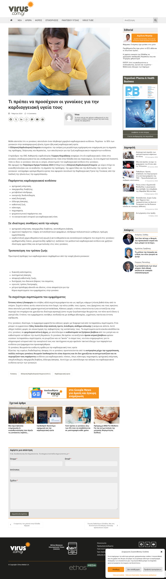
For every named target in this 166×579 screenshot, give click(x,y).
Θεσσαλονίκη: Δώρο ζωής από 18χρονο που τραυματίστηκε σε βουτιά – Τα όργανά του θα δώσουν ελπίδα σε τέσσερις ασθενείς (140, 202)
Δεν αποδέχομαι (133, 569)
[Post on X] (16, 119)
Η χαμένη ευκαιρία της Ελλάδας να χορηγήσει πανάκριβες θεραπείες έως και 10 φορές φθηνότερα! (139, 56)
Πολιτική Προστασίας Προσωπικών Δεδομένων (140, 575)
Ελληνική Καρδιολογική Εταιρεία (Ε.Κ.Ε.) (36, 374)
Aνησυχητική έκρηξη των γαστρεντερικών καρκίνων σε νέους (146, 154)
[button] (161, 552)
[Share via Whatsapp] (26, 119)
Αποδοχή (116, 569)
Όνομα (13, 459)
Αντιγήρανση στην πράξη (145, 213)
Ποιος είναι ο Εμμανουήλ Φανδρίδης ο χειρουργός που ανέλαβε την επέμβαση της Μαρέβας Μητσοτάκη (146, 188)
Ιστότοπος (15, 469)
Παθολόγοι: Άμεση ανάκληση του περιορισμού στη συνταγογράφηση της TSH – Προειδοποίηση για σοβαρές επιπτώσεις (140, 176)
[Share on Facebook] (10, 119)
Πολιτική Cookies (118, 575)
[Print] (42, 119)
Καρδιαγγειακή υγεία (62, 374)
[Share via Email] (37, 119)
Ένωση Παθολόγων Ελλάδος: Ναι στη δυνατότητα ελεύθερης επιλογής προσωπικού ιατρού (101, 525)
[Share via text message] (32, 119)
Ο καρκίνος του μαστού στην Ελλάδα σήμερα (27, 525)
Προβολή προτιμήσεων (152, 569)
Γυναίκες (13, 374)
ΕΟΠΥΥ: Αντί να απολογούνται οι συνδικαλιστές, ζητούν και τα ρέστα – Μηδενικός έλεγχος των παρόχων (137, 65)
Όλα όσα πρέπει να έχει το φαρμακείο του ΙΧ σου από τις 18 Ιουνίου (146, 164)
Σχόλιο (14, 480)
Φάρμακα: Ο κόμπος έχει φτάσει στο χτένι (139, 45)
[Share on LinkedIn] (21, 119)
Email (68, 459)
